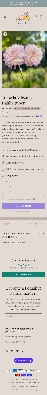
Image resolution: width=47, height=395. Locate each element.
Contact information (16, 390)
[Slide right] (28, 92)
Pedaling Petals (22, 379)
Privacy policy (33, 382)
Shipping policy (32, 386)
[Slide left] (18, 92)
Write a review (23, 274)
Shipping (5, 112)
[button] (4, 16)
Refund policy (21, 382)
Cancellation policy (33, 390)
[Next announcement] (42, 3)
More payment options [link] (23, 212)
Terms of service (17, 386)
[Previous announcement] (4, 3)
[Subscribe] (39, 316)
